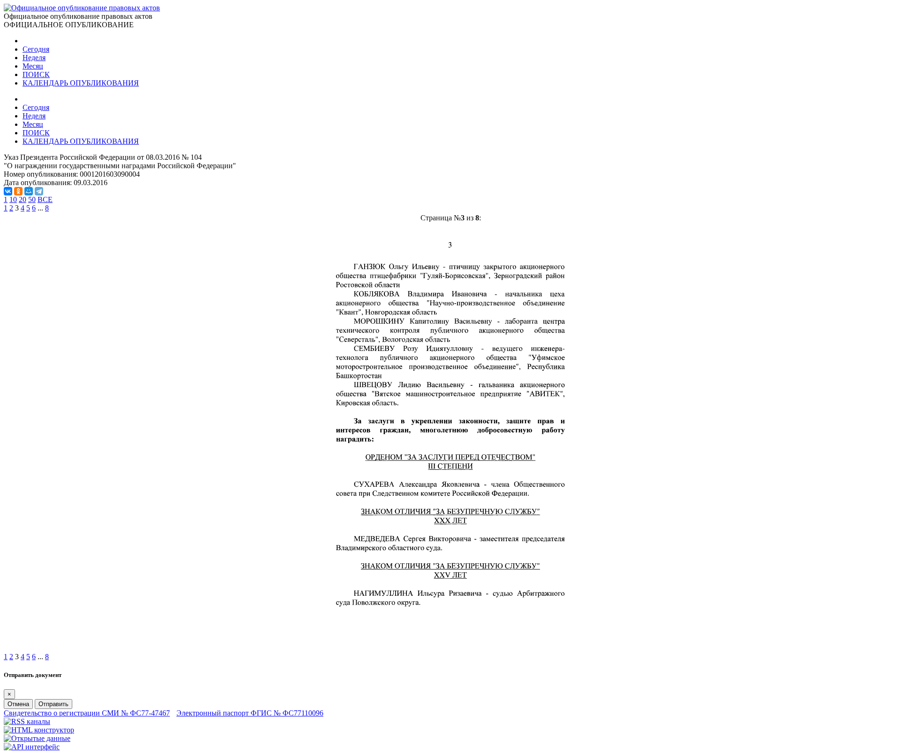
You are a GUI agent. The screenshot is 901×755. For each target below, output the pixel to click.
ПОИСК (36, 74)
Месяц (33, 66)
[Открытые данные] (37, 738)
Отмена (18, 704)
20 (22, 199)
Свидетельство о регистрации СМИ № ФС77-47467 (87, 713)
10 (13, 199)
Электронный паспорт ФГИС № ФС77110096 (249, 713)
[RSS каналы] (27, 721)
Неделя (34, 58)
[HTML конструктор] (39, 730)
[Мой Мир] (28, 191)
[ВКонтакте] (8, 191)
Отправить (53, 704)
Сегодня (36, 49)
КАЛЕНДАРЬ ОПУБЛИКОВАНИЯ (81, 83)
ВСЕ (45, 199)
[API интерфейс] (32, 747)
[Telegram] (39, 191)
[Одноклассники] (18, 191)
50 (32, 199)
